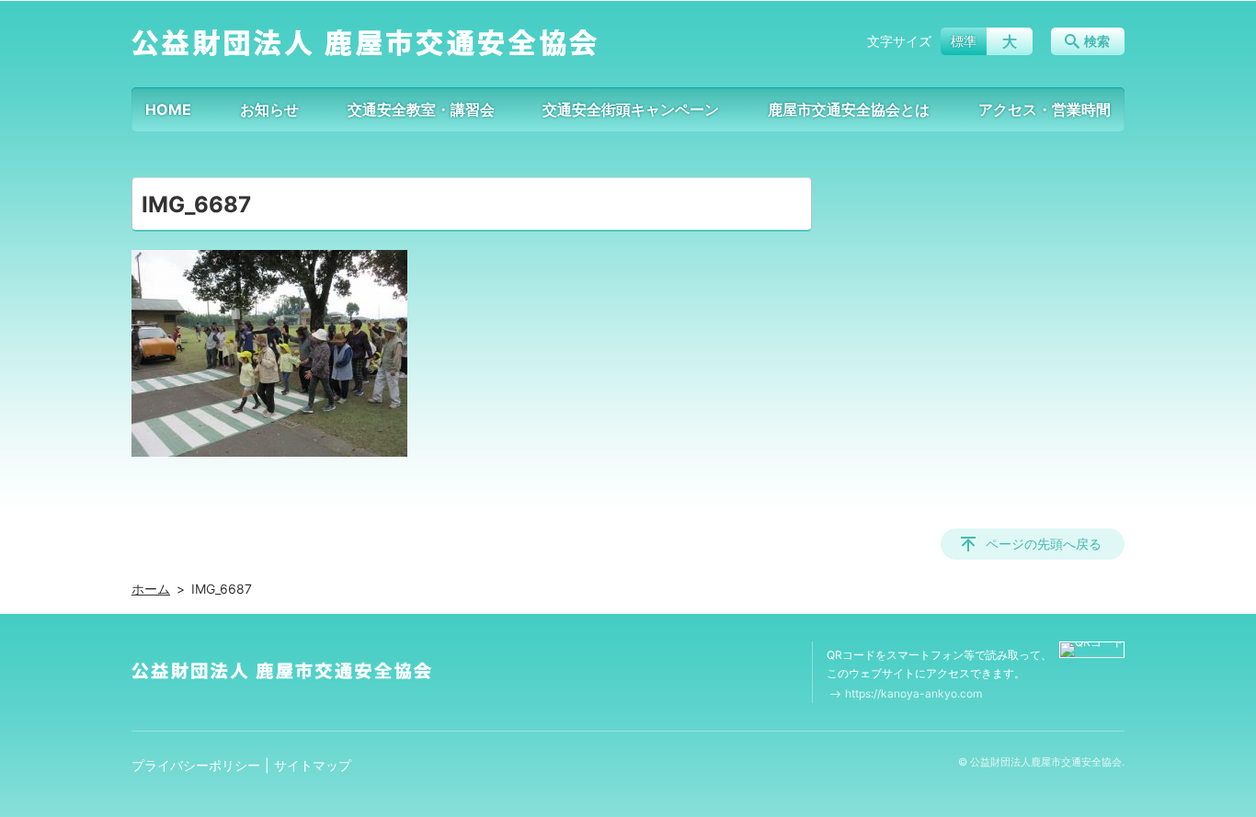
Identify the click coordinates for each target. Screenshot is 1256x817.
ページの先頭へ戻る (1044, 543)
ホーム (150, 588)
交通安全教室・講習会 (421, 109)
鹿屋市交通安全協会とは (849, 109)
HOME (168, 109)
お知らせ (269, 109)
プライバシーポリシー (195, 765)
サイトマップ (312, 765)
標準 (963, 41)
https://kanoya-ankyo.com (913, 693)
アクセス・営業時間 (1044, 109)
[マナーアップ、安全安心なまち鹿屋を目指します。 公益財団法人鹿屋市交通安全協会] (364, 41)
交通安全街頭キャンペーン (630, 109)
